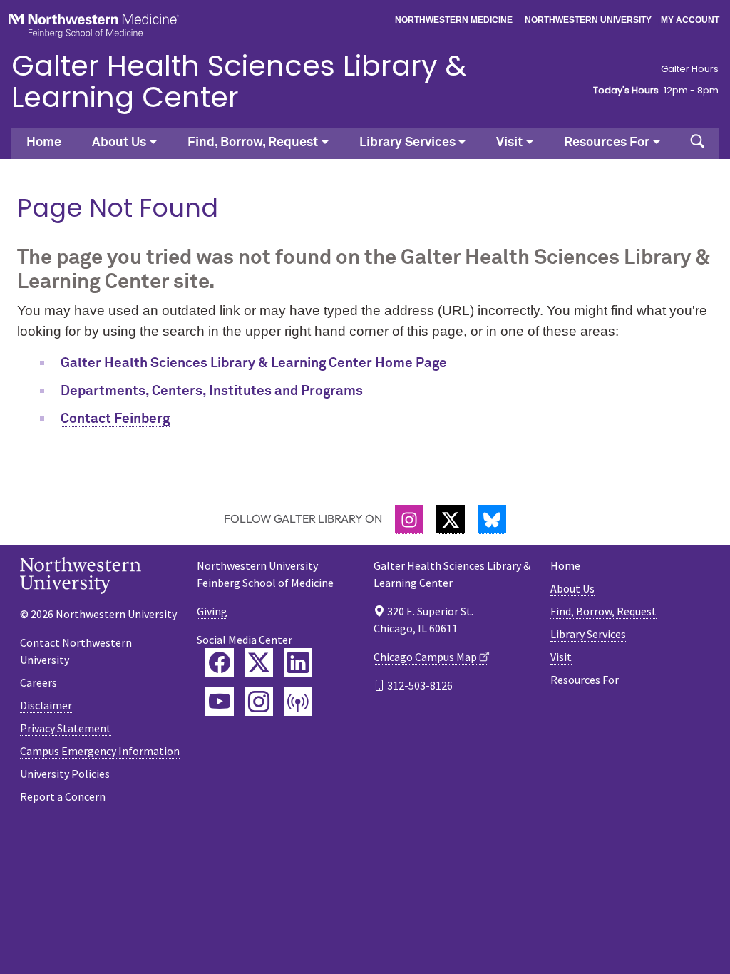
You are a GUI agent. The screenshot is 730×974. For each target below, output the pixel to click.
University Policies (65, 774)
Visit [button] (509, 142)
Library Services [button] (407, 142)
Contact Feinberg (115, 419)
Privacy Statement (65, 728)
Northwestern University (588, 20)
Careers (38, 682)
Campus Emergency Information (100, 751)
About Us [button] (119, 142)
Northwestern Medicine (454, 20)
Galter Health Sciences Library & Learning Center (238, 81)
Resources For (584, 679)
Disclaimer (46, 705)
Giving (212, 611)
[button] (697, 143)
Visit (561, 657)
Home (43, 142)
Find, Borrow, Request (603, 611)
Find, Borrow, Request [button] (252, 142)
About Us (572, 588)
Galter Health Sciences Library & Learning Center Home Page (254, 363)
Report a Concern (63, 796)
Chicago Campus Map (425, 657)
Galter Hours (690, 69)
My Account (690, 20)
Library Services (588, 634)
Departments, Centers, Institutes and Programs (212, 391)
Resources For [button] (606, 142)
